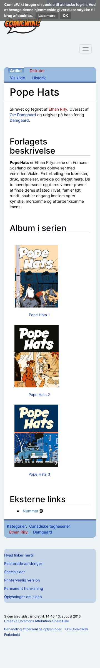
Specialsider (14, 572)
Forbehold (12, 635)
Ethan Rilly (58, 109)
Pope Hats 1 (39, 315)
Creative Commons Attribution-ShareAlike (36, 621)
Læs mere (47, 15)
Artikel (16, 70)
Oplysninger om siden (23, 597)
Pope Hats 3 (39, 474)
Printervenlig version (22, 580)
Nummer (30, 511)
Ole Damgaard (23, 114)
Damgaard (19, 120)
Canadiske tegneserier (49, 526)
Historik (39, 77)
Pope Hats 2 (39, 394)
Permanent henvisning (23, 588)
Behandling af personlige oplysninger (32, 629)
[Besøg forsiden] (23, 23)
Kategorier (16, 526)
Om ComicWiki (76, 629)
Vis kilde (17, 77)
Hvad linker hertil (19, 555)
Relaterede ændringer (23, 563)
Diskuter (37, 70)
